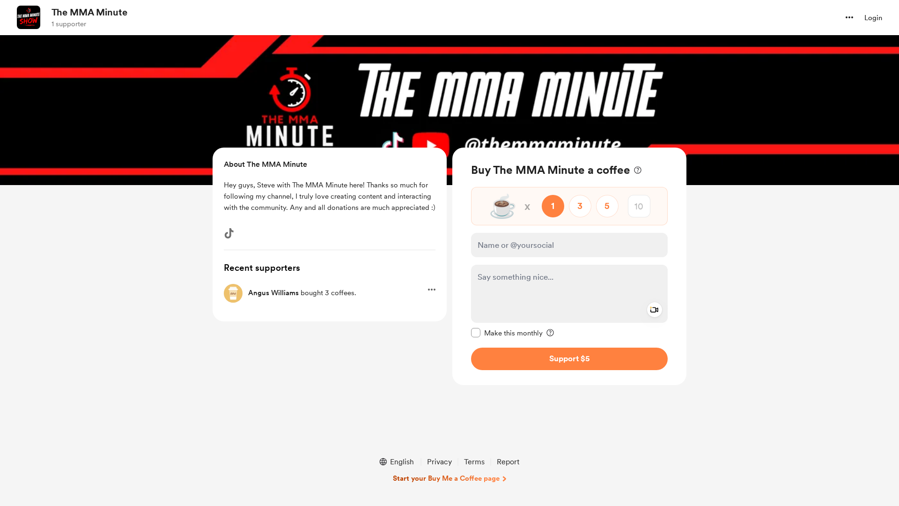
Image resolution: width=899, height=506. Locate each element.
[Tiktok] (229, 233)
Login (873, 18)
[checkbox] (507, 333)
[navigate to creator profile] (28, 17)
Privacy (439, 461)
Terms (474, 461)
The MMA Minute (89, 12)
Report (508, 461)
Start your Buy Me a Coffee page (446, 478)
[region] (569, 266)
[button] (849, 17)
